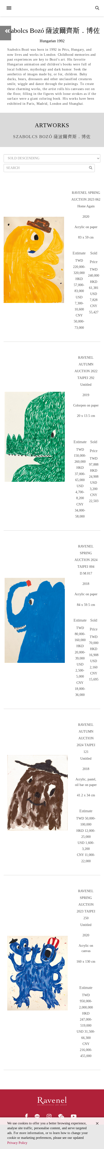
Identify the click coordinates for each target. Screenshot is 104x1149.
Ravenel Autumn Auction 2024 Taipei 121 (86, 738)
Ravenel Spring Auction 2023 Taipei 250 (86, 904)
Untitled (85, 384)
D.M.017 (86, 573)
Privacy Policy (17, 1143)
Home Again (86, 206)
